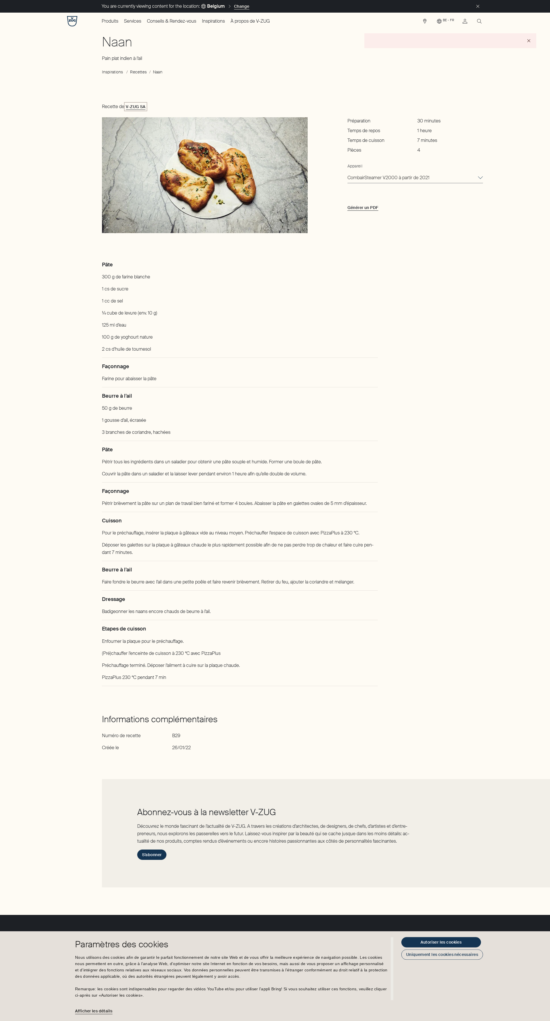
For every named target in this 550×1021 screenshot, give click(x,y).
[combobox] (415, 178)
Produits (110, 21)
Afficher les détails (93, 1011)
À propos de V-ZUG (250, 21)
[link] (425, 22)
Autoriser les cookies (441, 942)
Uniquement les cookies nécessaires (442, 954)
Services (132, 21)
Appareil (354, 166)
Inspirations (213, 21)
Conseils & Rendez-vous (171, 21)
